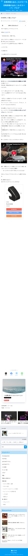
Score (21, 10)
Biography (8, 10)
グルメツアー (6, 502)
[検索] (25, 446)
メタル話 (5, 494)
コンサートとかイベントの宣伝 (10, 488)
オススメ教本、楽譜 (8, 483)
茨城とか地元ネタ (6, 478)
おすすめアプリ (5, 464)
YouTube (8, 407)
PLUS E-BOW (9, 204)
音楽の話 (4, 481)
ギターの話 (9, 405)
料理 (4, 504)
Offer (17, 10)
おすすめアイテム (6, 461)
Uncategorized (5, 455)
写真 (3, 475)
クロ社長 (4, 467)
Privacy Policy (14, 552)
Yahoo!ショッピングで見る (14, 212)
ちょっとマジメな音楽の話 (9, 491)
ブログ (3, 472)
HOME (15, 550)
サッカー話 (4, 469)
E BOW (6, 32)
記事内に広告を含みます (13, 25)
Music (13, 10)
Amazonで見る (14, 215)
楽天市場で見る (14, 209)
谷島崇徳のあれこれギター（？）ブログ (14, 6)
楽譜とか (5, 496)
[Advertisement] (14, 234)
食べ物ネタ (4, 499)
